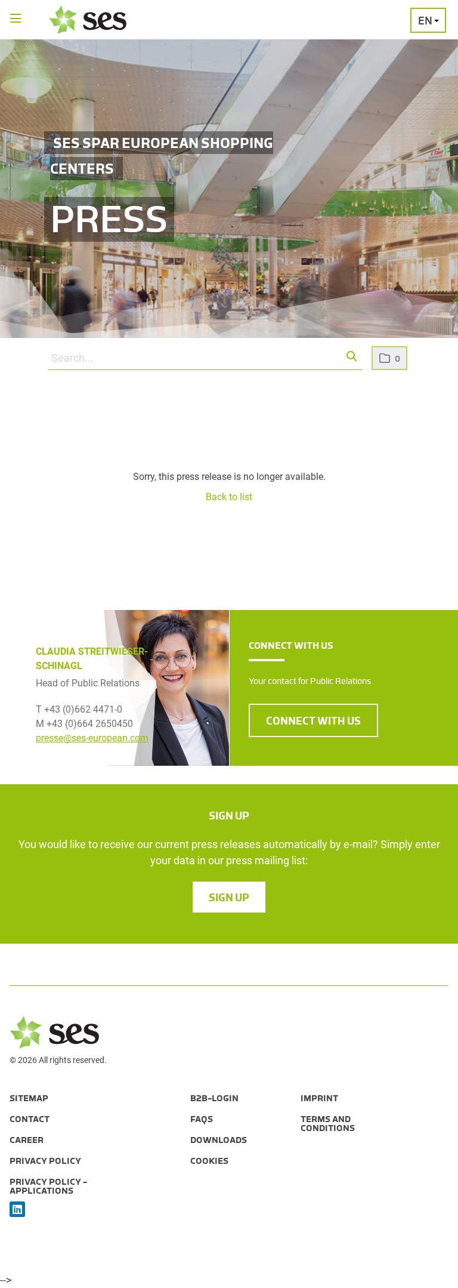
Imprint (319, 1098)
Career (27, 1140)
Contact (29, 1119)
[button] (352, 357)
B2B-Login (214, 1098)
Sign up (229, 897)
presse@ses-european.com (92, 738)
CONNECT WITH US (313, 721)
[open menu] (16, 19)
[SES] (87, 19)
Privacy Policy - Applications (48, 1186)
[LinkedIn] (17, 1210)
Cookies (209, 1160)
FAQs (201, 1119)
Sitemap (29, 1098)
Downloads (218, 1140)
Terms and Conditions (328, 1123)
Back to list (229, 497)
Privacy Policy (45, 1160)
